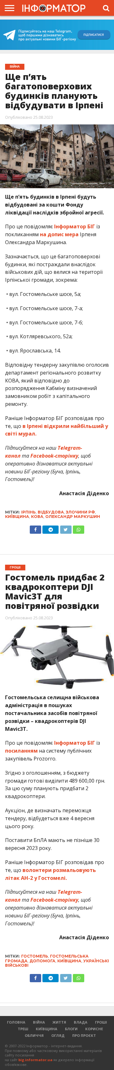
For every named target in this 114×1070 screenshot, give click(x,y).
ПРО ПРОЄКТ (84, 1035)
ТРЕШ (23, 1028)
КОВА (37, 516)
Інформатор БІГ (74, 226)
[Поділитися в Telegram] (50, 528)
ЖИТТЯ (59, 1022)
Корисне (94, 1028)
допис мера (63, 234)
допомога (42, 961)
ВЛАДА (80, 1022)
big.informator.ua (35, 1059)
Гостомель (34, 956)
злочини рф (80, 512)
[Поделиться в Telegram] (50, 976)
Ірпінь (28, 512)
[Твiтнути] (65, 528)
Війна (39, 1022)
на (44, 234)
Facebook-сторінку (54, 455)
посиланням (21, 750)
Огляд (58, 1035)
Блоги (71, 1028)
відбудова (51, 512)
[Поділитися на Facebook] (35, 528)
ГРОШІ (101, 1022)
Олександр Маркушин (72, 516)
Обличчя (34, 1035)
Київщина (17, 516)
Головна (16, 1022)
